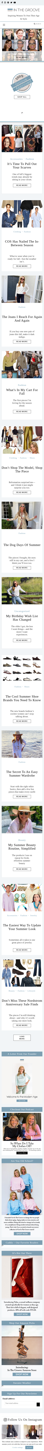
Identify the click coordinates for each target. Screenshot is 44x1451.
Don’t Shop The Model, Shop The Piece (22, 469)
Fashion (30, 159)
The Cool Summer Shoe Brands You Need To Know (22, 698)
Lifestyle (31, 991)
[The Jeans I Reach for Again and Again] (22, 289)
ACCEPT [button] (29, 1447)
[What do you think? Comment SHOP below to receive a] (11, 1434)
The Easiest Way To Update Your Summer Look (22, 927)
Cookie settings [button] (17, 1447)
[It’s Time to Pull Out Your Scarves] (22, 138)
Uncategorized (22, 611)
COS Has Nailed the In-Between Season (22, 243)
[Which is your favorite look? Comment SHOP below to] (33, 1434)
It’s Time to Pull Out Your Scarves (22, 165)
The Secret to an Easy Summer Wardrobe (22, 773)
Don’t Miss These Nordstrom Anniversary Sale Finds (22, 1002)
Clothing (17, 232)
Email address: (9, 1399)
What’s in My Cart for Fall (22, 391)
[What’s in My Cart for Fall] (22, 364)
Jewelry (33, 915)
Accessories (16, 159)
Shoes (32, 458)
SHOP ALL (22, 97)
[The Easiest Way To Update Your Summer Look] (22, 897)
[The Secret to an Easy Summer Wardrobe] (22, 744)
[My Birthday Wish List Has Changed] (22, 590)
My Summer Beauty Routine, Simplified (22, 846)
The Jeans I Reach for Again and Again (22, 318)
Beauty (22, 840)
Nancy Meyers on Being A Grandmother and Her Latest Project (22, 52)
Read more (22, 57)
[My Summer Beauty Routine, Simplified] (22, 819)
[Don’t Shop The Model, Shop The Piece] (22, 440)
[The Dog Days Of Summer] (22, 515)
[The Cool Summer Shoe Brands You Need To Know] (22, 668)
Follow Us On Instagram (25, 1419)
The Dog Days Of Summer (22, 545)
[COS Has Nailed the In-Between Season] (22, 214)
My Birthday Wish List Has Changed (22, 617)
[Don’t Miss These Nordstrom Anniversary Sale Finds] (22, 973)
